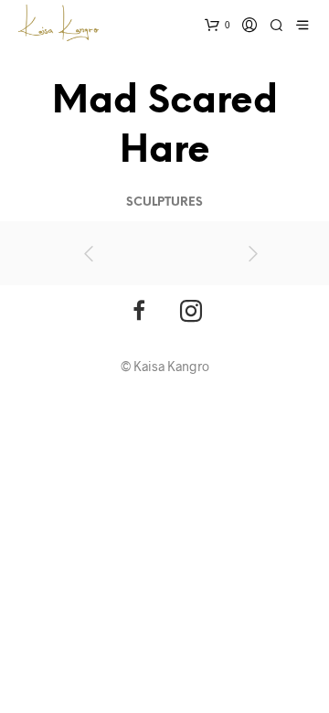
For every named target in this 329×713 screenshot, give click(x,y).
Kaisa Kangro (171, 366)
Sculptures (164, 202)
